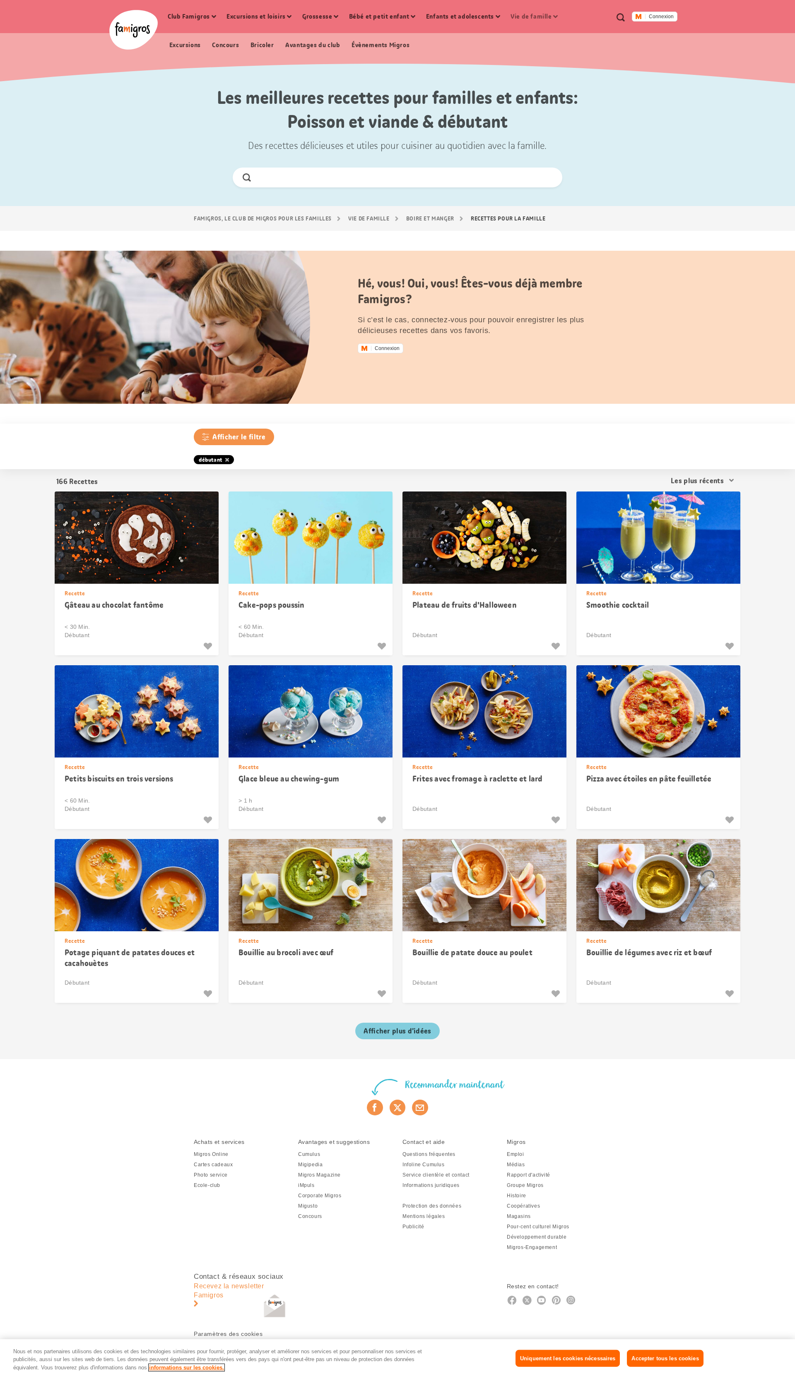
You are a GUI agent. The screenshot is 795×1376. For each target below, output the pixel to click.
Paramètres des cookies (228, 1333)
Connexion (661, 16)
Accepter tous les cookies (665, 1358)
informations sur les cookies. (186, 1367)
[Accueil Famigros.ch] (133, 30)
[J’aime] (209, 646)
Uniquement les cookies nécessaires (567, 1358)
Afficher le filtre (238, 437)
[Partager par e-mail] (420, 1107)
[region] (397, 1357)
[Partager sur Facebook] (375, 1107)
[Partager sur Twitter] (398, 1107)
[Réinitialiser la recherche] (548, 177)
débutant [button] (210, 459)
